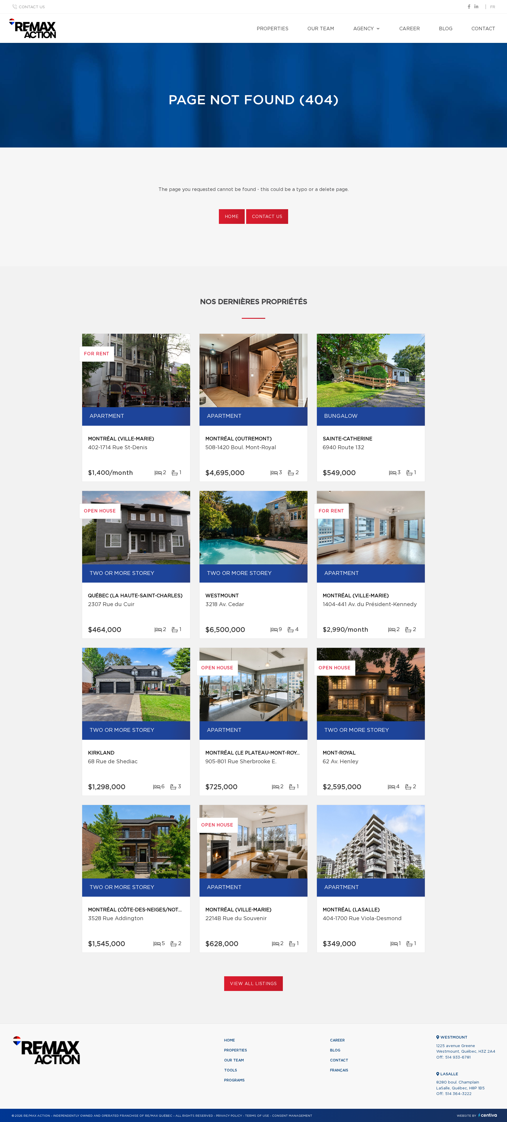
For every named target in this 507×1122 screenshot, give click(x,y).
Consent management (292, 1115)
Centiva (487, 1115)
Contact (483, 28)
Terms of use (257, 1115)
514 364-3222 (458, 1094)
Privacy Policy (229, 1115)
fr (492, 7)
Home (232, 217)
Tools (230, 1070)
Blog (445, 28)
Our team (320, 28)
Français (339, 1070)
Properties (272, 28)
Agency (363, 28)
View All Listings (253, 984)
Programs (234, 1080)
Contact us (32, 7)
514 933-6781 (458, 1057)
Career (409, 28)
